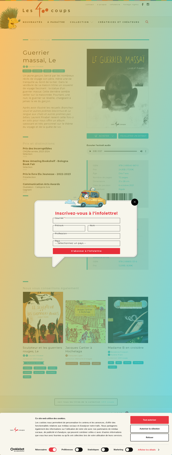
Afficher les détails (147, 450)
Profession (61, 233)
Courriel (60, 218)
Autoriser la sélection (150, 429)
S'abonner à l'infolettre (86, 251)
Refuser (149, 437)
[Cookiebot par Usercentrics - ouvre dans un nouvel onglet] (17, 450)
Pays (57, 241)
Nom (92, 225)
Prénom (59, 225)
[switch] (79, 449)
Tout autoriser (149, 420)
